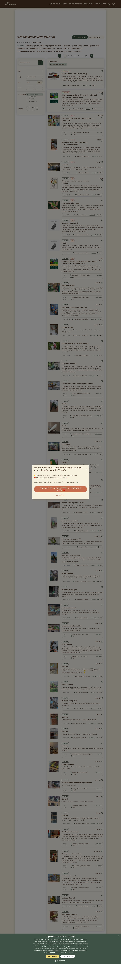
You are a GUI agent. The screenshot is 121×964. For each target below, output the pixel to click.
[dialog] (60, 949)
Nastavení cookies (54, 952)
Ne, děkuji (60, 495)
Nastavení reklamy (65, 950)
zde (77, 482)
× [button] (119, 935)
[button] (60, 961)
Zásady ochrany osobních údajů (68, 952)
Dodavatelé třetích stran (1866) (62, 945)
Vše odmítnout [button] (68, 956)
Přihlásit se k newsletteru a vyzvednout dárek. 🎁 (60, 489)
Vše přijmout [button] (52, 956)
